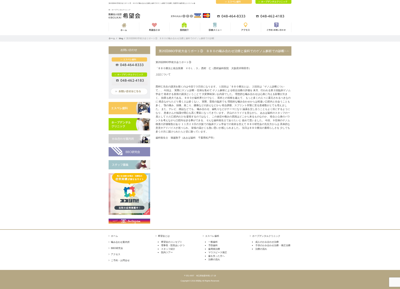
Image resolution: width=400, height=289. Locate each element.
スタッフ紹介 (168, 249)
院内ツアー (167, 252)
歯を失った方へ (216, 256)
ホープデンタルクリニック (266, 236)
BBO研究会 (117, 248)
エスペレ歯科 (212, 236)
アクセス (115, 254)
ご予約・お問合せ (120, 260)
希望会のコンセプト (171, 242)
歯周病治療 (214, 249)
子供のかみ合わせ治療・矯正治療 (272, 245)
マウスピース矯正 (217, 252)
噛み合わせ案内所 (120, 242)
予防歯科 (213, 245)
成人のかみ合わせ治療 (267, 242)
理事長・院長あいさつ (173, 245)
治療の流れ (214, 259)
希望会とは (164, 236)
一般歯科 (213, 242)
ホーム (114, 236)
